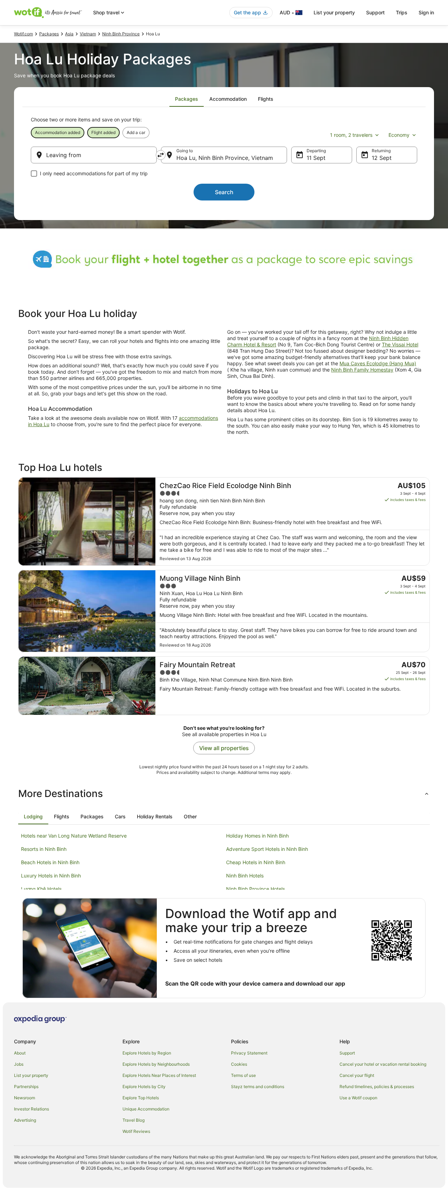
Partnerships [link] (26, 1086)
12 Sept (382, 157)
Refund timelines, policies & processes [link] (377, 1086)
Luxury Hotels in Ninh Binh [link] (51, 876)
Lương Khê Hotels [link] (41, 889)
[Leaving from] (94, 155)
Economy (399, 135)
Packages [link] (49, 33)
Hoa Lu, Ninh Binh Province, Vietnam (224, 157)
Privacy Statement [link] (249, 1053)
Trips (401, 12)
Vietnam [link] (88, 33)
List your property (334, 12)
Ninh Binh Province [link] (121, 33)
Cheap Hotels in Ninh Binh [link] (255, 862)
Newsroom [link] (24, 1097)
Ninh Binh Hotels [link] (245, 876)
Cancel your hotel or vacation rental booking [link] (383, 1064)
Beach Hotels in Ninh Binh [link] (50, 862)
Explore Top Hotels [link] (140, 1097)
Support (375, 12)
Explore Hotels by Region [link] (146, 1053)
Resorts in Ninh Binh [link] (43, 849)
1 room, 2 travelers (351, 135)
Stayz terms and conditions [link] (257, 1086)
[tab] (186, 99)
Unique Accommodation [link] (145, 1109)
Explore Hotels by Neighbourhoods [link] (156, 1064)
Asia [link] (69, 33)
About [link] (20, 1053)
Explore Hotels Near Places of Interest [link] (159, 1075)
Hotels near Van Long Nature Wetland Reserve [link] (74, 836)
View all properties (224, 748)
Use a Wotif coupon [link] (358, 1097)
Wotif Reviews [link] (136, 1131)
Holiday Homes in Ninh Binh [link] (257, 836)
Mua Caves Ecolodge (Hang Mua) (378, 363)
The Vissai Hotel (400, 344)
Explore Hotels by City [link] (144, 1086)
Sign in (426, 12)
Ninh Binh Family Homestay (362, 370)
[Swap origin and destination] (161, 155)
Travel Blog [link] (133, 1120)
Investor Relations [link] (31, 1109)
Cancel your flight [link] (357, 1075)
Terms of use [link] (243, 1075)
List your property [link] (31, 1075)
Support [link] (347, 1053)
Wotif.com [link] (23, 33)
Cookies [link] (239, 1064)
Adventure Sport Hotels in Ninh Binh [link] (267, 849)
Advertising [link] (25, 1120)
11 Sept (316, 157)
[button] (224, 793)
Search (224, 192)
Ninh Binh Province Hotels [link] (255, 889)
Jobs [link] (18, 1064)
